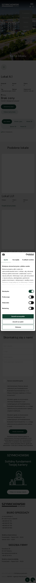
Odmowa (18, 327)
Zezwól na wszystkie (18, 316)
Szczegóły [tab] (15, 260)
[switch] (31, 297)
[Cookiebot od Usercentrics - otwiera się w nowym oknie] (26, 254)
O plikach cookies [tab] (28, 260)
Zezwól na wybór (18, 321)
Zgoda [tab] (6, 260)
